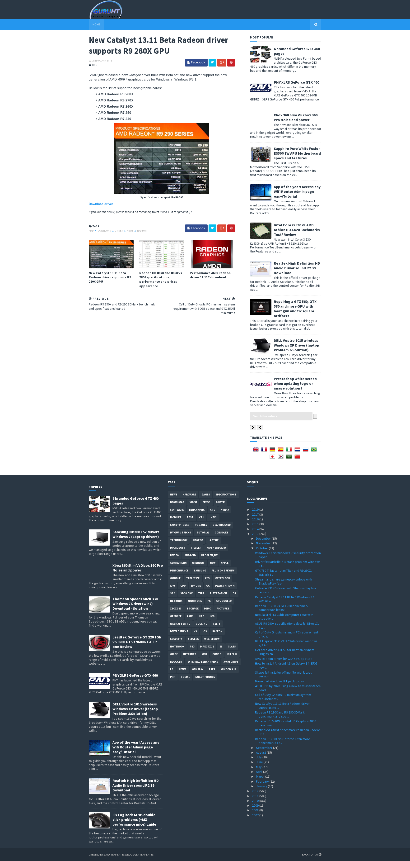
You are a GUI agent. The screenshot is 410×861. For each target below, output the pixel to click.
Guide (174, 654)
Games (205, 494)
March (260, 776)
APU (172, 585)
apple (224, 563)
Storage (193, 608)
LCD (212, 616)
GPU (183, 585)
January (262, 786)
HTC (201, 616)
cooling (201, 623)
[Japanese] (273, 458)
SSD (172, 593)
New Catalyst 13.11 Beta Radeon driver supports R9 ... (282, 705)
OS (234, 593)
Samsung (200, 570)
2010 (255, 801)
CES (207, 578)
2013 (255, 534)
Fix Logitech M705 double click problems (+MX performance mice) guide (134, 819)
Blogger (176, 661)
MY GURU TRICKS (180, 532)
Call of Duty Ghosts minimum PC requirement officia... (286, 634)
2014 (255, 529)
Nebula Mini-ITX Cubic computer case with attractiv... (284, 617)
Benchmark (197, 509)
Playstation (218, 593)
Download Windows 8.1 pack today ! (280, 681)
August (261, 752)
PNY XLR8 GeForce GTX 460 (296, 82)
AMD (91, 230)
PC (209, 601)
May (259, 767)
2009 (255, 805)
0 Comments (105, 60)
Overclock (222, 578)
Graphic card (222, 525)
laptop (214, 540)
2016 (255, 519)
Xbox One (187, 593)
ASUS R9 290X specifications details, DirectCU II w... (287, 625)
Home (96, 24)
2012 (255, 791)
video (193, 502)
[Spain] (281, 451)
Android (190, 555)
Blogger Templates (140, 854)
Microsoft (177, 547)
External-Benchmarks (202, 661)
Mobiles (175, 517)
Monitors (195, 601)
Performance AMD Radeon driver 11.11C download (210, 275)
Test (190, 517)
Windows (198, 563)
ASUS (190, 616)
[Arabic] (290, 458)
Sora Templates (114, 854)
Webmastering (180, 623)
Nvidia (225, 509)
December (264, 538)
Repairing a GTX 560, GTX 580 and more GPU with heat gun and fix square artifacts (295, 308)
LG (171, 669)
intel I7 (232, 654)
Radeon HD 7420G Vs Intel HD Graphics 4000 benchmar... (285, 723)
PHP (172, 677)
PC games (201, 525)
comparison (178, 563)
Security (176, 639)
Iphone (196, 585)
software (177, 509)
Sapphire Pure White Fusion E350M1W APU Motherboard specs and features (297, 153)
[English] (257, 451)
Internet (189, 654)
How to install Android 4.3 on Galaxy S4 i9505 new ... (286, 665)
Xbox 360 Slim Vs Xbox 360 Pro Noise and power (295, 117)
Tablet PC (193, 578)
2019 (255, 509)
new (212, 563)
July (259, 757)
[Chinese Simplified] (298, 458)
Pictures (223, 608)
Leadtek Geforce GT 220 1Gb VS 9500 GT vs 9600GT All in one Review (136, 642)
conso (216, 654)
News (130, 230)
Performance (179, 570)
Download (105, 230)
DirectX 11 (207, 646)
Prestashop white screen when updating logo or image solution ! (295, 383)
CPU (201, 517)
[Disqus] (162, 379)
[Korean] (281, 458)
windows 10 (228, 669)
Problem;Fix (209, 555)
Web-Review (211, 639)
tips (201, 593)
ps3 (192, 646)
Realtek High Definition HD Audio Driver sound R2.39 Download (297, 268)
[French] (265, 451)
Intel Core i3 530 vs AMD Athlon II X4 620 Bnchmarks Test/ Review (297, 230)
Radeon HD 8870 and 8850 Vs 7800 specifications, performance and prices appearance (160, 279)
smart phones (205, 677)
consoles (221, 532)
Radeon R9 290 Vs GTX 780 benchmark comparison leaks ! (281, 608)
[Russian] (306, 451)
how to (198, 540)
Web (204, 654)
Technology (178, 540)
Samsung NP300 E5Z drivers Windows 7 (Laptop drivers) (135, 534)
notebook (177, 646)
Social (185, 677)
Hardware (189, 494)
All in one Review (223, 570)
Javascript (231, 661)
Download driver (101, 204)
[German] (273, 451)
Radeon (142, 230)
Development (179, 631)
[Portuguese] (315, 451)
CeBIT (216, 623)
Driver (119, 230)
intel (213, 517)
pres (212, 669)
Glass (232, 646)
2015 (255, 524)
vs (195, 631)
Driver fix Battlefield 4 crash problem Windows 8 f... (288, 564)
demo (207, 608)
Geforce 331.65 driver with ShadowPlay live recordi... (285, 590)
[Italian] (290, 451)
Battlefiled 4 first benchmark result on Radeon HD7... (288, 732)
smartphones (179, 525)
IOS (204, 631)
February (263, 781)
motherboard (216, 547)
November (264, 543)
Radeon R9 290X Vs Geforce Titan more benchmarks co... (282, 741)
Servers (193, 639)
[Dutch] (298, 451)
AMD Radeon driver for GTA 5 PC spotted (283, 658)
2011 (255, 796)
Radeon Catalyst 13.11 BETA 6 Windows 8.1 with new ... (285, 599)
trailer (196, 547)
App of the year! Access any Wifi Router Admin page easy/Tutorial (297, 191)
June (260, 762)
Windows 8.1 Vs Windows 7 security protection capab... (288, 555)
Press (206, 502)
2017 (255, 514)
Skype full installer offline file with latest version (283, 674)
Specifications (225, 494)
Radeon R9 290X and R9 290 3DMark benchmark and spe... (280, 714)
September (264, 748)
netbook (176, 601)
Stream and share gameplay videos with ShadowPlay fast (283, 581)
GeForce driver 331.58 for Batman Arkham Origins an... (284, 652)
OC (208, 585)
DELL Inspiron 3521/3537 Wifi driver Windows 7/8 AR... (286, 643)
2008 (255, 810)
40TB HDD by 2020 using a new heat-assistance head (288, 688)
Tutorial (202, 532)
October (262, 548)
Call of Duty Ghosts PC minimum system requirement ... (283, 697)
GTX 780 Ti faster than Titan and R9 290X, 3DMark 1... (283, 572)
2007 (255, 815)
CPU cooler (224, 601)
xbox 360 (175, 608)
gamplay (197, 669)
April (259, 772)
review (174, 555)
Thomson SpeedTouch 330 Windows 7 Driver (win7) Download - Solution (135, 603)
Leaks (182, 669)
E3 (220, 646)
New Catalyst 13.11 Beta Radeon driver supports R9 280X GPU (110, 277)
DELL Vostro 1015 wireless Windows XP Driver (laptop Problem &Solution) (296, 345)
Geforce (176, 616)
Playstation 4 (224, 585)
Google (175, 578)
